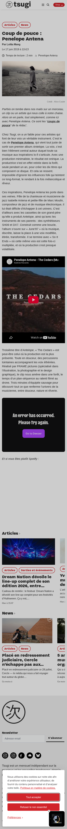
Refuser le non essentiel (33, 807)
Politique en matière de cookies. (38, 788)
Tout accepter (33, 797)
